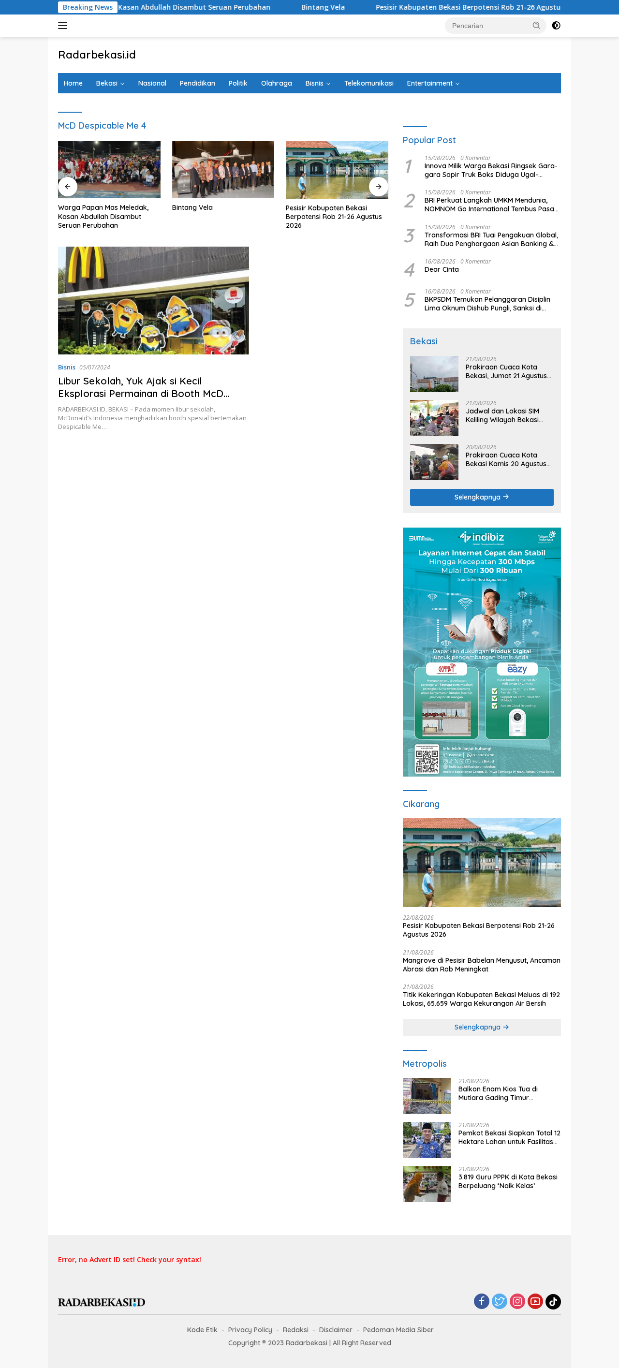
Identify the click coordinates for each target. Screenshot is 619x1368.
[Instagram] (517, 1302)
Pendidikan (197, 83)
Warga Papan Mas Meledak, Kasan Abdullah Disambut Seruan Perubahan (103, 216)
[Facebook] (481, 1302)
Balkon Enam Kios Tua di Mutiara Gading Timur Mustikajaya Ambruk (498, 1093)
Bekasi (107, 83)
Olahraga (276, 83)
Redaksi (296, 1329)
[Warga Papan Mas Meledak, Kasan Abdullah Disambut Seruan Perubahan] (109, 170)
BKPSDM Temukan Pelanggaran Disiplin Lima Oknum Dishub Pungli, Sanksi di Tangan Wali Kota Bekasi (487, 303)
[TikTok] (553, 1301)
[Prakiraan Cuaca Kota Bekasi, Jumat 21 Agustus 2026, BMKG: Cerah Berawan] (434, 374)
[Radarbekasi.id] (101, 1301)
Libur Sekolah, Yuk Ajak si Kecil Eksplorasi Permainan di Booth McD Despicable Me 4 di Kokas (140, 393)
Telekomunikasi (369, 83)
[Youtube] (535, 1302)
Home (73, 83)
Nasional (152, 83)
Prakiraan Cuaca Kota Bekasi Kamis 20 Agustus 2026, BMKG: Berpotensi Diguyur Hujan (506, 459)
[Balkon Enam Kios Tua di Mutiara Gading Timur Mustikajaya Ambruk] (427, 1096)
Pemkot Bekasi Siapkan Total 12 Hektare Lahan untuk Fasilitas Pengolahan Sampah (509, 1137)
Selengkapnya (478, 497)
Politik (238, 83)
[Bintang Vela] (223, 170)
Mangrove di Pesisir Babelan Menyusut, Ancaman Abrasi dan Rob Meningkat (481, 964)
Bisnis (315, 83)
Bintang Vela (288, 7)
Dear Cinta (442, 269)
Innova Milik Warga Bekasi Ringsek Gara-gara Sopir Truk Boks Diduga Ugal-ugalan (491, 170)
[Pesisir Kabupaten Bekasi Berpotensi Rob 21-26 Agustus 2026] (337, 170)
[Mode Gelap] (556, 25)
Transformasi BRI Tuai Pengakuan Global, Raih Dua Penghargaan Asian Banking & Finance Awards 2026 (491, 239)
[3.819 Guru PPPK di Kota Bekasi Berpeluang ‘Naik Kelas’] (427, 1184)
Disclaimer (336, 1329)
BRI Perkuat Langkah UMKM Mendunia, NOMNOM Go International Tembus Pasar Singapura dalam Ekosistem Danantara (491, 204)
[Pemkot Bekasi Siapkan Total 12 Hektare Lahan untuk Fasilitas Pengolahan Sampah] (427, 1140)
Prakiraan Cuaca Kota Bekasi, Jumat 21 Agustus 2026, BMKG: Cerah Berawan (506, 371)
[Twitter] (499, 1302)
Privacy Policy (250, 1329)
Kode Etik (202, 1329)
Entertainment (430, 83)
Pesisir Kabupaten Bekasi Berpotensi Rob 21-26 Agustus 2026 (443, 7)
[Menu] (64, 25)
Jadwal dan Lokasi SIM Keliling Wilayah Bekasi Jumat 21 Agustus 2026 (503, 415)
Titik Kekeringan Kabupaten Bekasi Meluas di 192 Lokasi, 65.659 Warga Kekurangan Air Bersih (481, 999)
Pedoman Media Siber (398, 1329)
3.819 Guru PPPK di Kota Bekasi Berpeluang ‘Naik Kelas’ (508, 1181)
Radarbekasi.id (97, 54)
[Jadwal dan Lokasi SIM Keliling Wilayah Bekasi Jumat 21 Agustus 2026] (434, 418)
